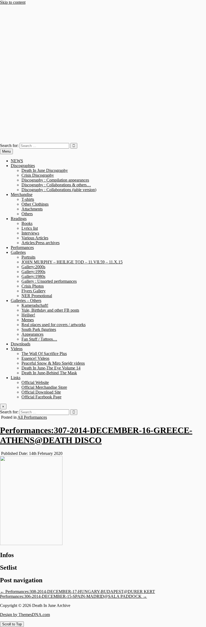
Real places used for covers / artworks (53, 324)
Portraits (28, 257)
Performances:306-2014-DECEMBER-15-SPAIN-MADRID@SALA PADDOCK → (73, 596)
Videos (17, 348)
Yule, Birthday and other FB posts (50, 310)
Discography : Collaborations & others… (56, 185)
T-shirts (27, 199)
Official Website (35, 382)
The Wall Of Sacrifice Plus (44, 353)
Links (15, 377)
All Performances (32, 417)
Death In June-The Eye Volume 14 (50, 368)
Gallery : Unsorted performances (49, 281)
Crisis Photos (32, 286)
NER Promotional (36, 295)
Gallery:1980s (33, 276)
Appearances (32, 334)
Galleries (18, 252)
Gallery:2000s (33, 267)
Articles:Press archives (40, 242)
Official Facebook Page (41, 397)
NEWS (17, 160)
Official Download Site (41, 392)
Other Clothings (35, 204)
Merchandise (21, 194)
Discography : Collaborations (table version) (58, 189)
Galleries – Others (26, 300)
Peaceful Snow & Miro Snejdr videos (53, 363)
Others (27, 213)
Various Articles (34, 238)
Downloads (20, 344)
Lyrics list (29, 228)
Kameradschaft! (34, 305)
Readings (19, 218)
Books (26, 223)
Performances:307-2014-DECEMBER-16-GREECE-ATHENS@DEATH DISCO (96, 435)
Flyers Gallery (33, 291)
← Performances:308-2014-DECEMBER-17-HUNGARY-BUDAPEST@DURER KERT (77, 591)
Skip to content (12, 2)
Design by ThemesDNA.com (25, 614)
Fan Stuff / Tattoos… (39, 339)
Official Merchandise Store (44, 387)
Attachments (32, 209)
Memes (27, 320)
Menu (6, 151)
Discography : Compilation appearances (55, 180)
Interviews (30, 233)
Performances (22, 247)
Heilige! (28, 315)
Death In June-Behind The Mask (49, 373)
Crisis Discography (37, 175)
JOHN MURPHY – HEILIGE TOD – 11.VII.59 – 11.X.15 (72, 262)
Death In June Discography (44, 170)
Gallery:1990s (33, 271)
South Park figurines (38, 329)
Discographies (23, 165)
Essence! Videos (35, 358)
